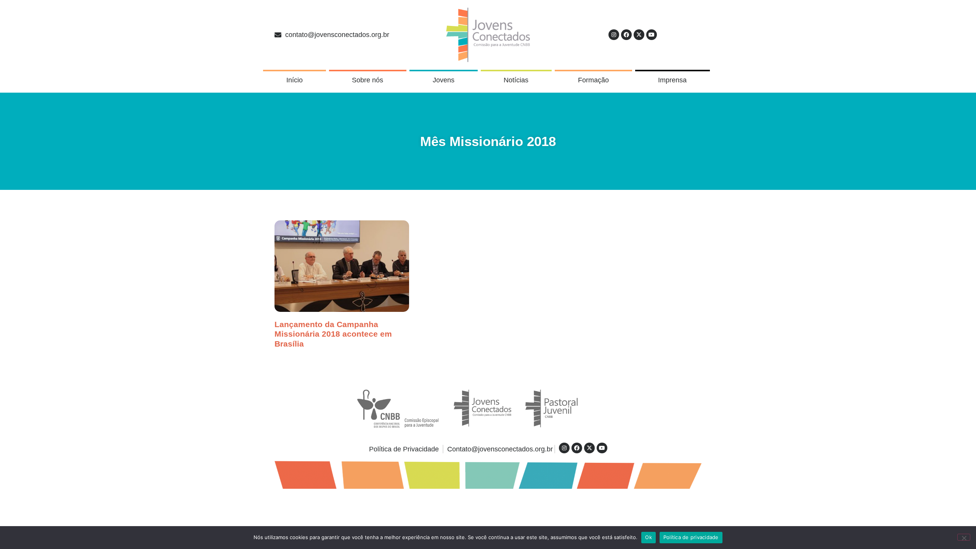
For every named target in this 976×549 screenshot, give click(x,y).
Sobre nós (367, 80)
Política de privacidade (691, 537)
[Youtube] (651, 34)
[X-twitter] (639, 34)
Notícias (516, 80)
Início (294, 80)
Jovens (443, 80)
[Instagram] (613, 34)
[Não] (963, 537)
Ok (648, 537)
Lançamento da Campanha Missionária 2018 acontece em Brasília (333, 334)
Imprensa (672, 80)
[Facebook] (626, 34)
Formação (593, 80)
